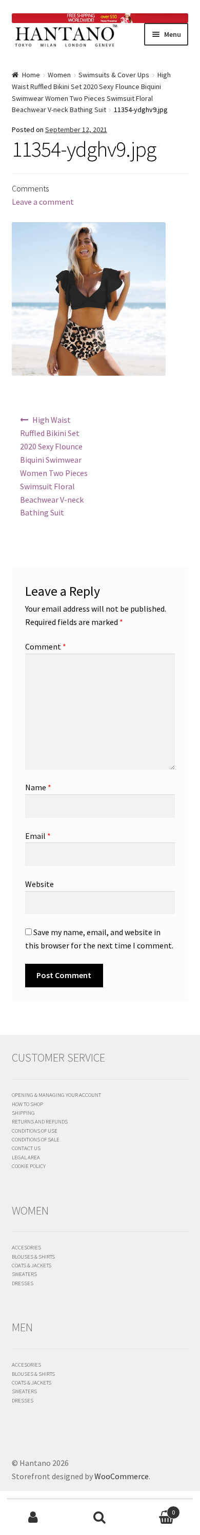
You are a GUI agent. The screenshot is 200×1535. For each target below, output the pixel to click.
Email (38, 836)
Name (38, 787)
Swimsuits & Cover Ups (113, 74)
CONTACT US (26, 1148)
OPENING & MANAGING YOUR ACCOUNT (56, 1094)
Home (31, 74)
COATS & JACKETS (31, 1265)
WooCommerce (121, 1476)
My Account (33, 1517)
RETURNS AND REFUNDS (40, 1121)
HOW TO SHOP (27, 1104)
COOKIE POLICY (29, 1166)
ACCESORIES (26, 1247)
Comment (45, 646)
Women (59, 74)
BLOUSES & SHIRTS (33, 1256)
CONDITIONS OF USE (34, 1130)
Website (39, 884)
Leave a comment (43, 202)
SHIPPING (23, 1112)
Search (100, 1517)
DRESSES (22, 1283)
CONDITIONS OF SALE (35, 1139)
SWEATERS (24, 1274)
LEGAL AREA (26, 1157)
